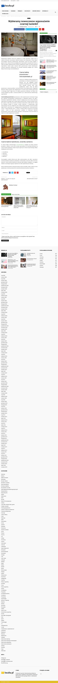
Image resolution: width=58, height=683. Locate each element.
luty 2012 (3, 433)
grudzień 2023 (4, 322)
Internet (3, 544)
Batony (2, 476)
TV (1, 623)
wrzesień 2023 (4, 327)
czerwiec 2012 (4, 426)
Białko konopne (4, 477)
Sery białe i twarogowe (6, 615)
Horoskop (3, 539)
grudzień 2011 (4, 436)
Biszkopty (3, 479)
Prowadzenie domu (5, 593)
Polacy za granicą (5, 581)
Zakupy (2, 645)
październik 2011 (4, 440)
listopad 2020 (4, 384)
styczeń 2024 (4, 320)
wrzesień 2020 (4, 388)
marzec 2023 (4, 337)
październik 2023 (4, 325)
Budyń (2, 494)
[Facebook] (41, 674)
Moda (2, 568)
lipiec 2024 (3, 310)
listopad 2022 (4, 344)
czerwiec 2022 (4, 352)
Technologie (4, 622)
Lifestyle (3, 560)
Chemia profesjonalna (6, 511)
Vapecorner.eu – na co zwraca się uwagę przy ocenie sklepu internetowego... (51, 60)
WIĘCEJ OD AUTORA (15, 194)
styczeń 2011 (4, 455)
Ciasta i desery (4, 514)
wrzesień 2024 (4, 307)
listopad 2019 (4, 404)
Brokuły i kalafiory (5, 486)
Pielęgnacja (3, 578)
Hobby (2, 538)
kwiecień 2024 (4, 315)
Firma (2, 531)
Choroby (3, 513)
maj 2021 (3, 374)
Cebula (2, 502)
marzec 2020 (4, 398)
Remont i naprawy (5, 600)
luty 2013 (3, 423)
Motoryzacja (4, 570)
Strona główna (13, 0)
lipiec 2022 (3, 351)
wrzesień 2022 (4, 347)
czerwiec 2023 (4, 332)
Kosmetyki (3, 553)
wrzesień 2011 (4, 441)
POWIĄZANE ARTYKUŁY (6, 194)
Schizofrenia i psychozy (6, 612)
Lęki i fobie (3, 558)
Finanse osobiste (4, 529)
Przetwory (3, 595)
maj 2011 (3, 448)
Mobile (2, 566)
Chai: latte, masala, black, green (8, 504)
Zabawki (3, 637)
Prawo (2, 588)
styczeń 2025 (4, 300)
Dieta (2, 519)
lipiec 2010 (3, 465)
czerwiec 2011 (4, 446)
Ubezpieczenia (4, 625)
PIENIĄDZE (20, 11)
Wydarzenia (3, 635)
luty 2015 (3, 406)
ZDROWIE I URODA (36, 11)
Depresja (3, 518)
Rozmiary (3, 605)
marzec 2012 (4, 431)
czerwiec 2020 (4, 393)
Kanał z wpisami (5, 659)
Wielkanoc (3, 632)
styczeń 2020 (4, 401)
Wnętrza (29, 18)
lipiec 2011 (3, 445)
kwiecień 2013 (4, 420)
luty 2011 (3, 453)
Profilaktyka (3, 590)
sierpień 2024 (4, 309)
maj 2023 (3, 334)
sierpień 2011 (4, 443)
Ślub (2, 617)
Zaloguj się (3, 658)
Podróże (3, 580)
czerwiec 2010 (4, 467)
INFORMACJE (45, 11)
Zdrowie (3, 647)
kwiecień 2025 (4, 295)
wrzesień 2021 (4, 367)
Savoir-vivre (3, 610)
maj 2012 (3, 428)
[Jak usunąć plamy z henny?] (23, 260)
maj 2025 (3, 294)
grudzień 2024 (4, 302)
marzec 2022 (4, 357)
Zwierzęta (3, 650)
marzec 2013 (4, 421)
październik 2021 (4, 366)
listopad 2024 (4, 304)
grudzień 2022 (4, 342)
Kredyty (2, 555)
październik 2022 (4, 346)
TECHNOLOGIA (5, 13)
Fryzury (2, 534)
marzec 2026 (4, 277)
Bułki (2, 497)
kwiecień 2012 (4, 430)
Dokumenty (3, 521)
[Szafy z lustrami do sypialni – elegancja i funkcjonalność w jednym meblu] (19, 200)
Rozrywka (3, 607)
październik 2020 (4, 386)
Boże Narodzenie (5, 484)
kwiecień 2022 (4, 356)
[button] (55, 12)
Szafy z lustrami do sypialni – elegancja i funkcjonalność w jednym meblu (19, 206)
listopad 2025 (4, 283)
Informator (3, 543)
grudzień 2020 (4, 383)
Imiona (2, 541)
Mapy (2, 563)
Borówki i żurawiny (5, 482)
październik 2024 (4, 305)
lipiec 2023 (3, 331)
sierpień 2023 (4, 329)
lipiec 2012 (3, 425)
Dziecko (3, 524)
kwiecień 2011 (4, 450)
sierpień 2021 (4, 369)
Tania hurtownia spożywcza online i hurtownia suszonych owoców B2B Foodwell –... (51, 66)
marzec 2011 (4, 452)
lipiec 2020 (3, 391)
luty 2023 (3, 339)
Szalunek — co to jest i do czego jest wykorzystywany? (8, 179)
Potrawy (3, 583)
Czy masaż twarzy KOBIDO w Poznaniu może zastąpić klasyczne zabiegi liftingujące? (48, 47)
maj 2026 (3, 275)
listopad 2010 (4, 458)
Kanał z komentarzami (7, 661)
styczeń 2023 (4, 341)
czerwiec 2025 (4, 292)
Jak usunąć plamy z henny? (32, 258)
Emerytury (3, 528)
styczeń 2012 (4, 435)
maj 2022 (3, 354)
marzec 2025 (4, 297)
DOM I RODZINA (5, 11)
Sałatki (2, 608)
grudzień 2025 (4, 282)
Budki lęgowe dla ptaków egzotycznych (9, 489)
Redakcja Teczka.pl (23, 26)
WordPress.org (4, 663)
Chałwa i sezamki (4, 506)
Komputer (3, 549)
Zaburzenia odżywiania (6, 642)
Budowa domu (4, 491)
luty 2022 (3, 359)
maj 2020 (3, 394)
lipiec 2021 (3, 371)
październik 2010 (4, 460)
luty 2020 (3, 399)
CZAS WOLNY (27, 11)
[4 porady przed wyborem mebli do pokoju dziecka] (23, 265)
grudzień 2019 (4, 403)
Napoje (2, 571)
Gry (2, 536)
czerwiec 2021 (4, 373)
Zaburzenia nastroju (5, 639)
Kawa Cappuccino (5, 548)
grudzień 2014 (4, 410)
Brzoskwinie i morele (5, 487)
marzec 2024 (4, 317)
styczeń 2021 (4, 381)
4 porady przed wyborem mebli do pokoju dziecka (31, 265)
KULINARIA (13, 11)
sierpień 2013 (4, 416)
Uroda (2, 627)
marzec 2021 (4, 378)
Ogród (2, 573)
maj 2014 (3, 415)
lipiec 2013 (3, 418)
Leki (2, 556)
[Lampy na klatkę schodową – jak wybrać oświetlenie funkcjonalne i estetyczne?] (31, 200)
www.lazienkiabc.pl (20, 144)
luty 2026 (3, 278)
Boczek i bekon (4, 481)
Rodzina (3, 602)
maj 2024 (3, 314)
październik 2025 (4, 285)
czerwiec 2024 (4, 312)
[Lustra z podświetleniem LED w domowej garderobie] (7, 200)
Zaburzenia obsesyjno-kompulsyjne (8, 640)
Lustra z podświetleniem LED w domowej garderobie (51, 83)
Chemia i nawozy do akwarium (7, 509)
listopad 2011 (4, 438)
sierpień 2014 (4, 413)
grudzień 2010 (4, 457)
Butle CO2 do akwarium (6, 501)
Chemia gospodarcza (5, 507)
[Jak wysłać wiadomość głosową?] (23, 255)
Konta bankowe (4, 551)
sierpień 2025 (4, 289)
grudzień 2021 (4, 362)
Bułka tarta (3, 496)
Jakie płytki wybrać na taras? (32, 178)
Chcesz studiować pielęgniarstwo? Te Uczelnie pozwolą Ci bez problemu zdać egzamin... (51, 78)
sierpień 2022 (4, 349)
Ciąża (2, 516)
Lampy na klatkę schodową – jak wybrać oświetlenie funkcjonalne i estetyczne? (31, 206)
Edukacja (3, 526)
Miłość (2, 565)
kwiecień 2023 (4, 336)
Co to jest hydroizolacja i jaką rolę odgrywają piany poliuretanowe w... (51, 71)
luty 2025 (3, 299)
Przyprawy (3, 597)
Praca (2, 585)
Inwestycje (3, 546)
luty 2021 (3, 379)
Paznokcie (3, 576)
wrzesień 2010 (4, 462)
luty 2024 (3, 319)
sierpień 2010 (4, 463)
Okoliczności (4, 575)
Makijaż (3, 561)
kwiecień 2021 (4, 376)
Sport (2, 618)
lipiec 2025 (3, 290)
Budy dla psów (4, 492)
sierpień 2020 (4, 389)
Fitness (2, 533)
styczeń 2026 (4, 280)
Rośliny (2, 603)
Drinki (2, 523)
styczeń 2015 (4, 408)
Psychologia (3, 598)
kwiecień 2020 (4, 396)
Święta (2, 620)
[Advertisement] (36, 5)
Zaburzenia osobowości (6, 644)
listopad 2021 (4, 364)
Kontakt (18, 0)
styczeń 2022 (4, 361)
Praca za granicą (4, 586)
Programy (3, 591)
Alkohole (3, 474)
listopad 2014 (4, 411)
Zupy (2, 649)
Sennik (2, 613)
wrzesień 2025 (4, 287)
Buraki (2, 499)
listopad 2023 (4, 324)
